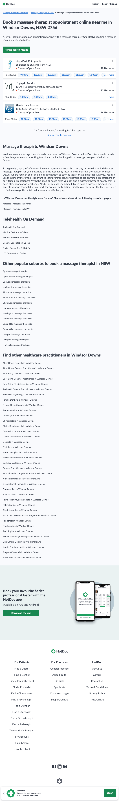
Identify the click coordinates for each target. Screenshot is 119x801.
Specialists (59, 687)
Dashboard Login (59, 693)
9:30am (24, 75)
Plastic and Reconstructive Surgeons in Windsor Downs (29, 516)
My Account (22, 737)
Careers (97, 675)
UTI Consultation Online (14, 253)
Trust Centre (97, 699)
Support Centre (59, 699)
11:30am (80, 75)
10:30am (52, 75)
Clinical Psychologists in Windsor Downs (22, 426)
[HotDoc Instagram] (65, 766)
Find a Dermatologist (22, 718)
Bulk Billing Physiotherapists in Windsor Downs (25, 384)
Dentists (59, 681)
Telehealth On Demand (14, 227)
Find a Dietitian (21, 706)
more (110, 75)
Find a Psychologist (21, 699)
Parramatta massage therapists (17, 319)
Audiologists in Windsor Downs (18, 416)
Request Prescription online (16, 238)
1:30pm (38, 97)
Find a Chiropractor (22, 693)
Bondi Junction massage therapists (19, 298)
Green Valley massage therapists (18, 329)
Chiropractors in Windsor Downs (18, 421)
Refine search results (16, 50)
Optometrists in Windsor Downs (18, 489)
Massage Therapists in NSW (42, 13)
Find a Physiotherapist (22, 681)
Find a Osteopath (21, 712)
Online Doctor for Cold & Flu (17, 248)
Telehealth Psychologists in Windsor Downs (23, 395)
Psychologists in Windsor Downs (18, 526)
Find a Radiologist (22, 724)
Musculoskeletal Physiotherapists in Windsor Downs (28, 473)
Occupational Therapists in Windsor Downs (24, 484)
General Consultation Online (16, 243)
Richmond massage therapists (17, 292)
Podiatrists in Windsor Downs (17, 521)
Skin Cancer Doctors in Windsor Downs (22, 542)
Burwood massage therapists (16, 282)
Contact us (97, 681)
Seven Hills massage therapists (17, 324)
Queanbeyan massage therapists (18, 277)
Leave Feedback (21, 749)
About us (97, 669)
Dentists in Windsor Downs (16, 442)
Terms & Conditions (97, 687)
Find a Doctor (21, 669)
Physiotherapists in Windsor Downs (20, 510)
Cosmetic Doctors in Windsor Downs (21, 431)
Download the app (21, 613)
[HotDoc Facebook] (54, 766)
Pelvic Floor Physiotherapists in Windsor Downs (25, 500)
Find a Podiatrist (22, 687)
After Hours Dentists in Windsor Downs (22, 363)
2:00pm (52, 97)
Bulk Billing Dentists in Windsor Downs (21, 374)
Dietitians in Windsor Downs (17, 447)
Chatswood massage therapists (17, 303)
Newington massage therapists (17, 313)
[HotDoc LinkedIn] (59, 766)
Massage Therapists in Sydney (17, 204)
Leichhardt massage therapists (17, 287)
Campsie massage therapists (16, 340)
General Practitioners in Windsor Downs (22, 468)
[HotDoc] (8, 4)
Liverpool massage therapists (16, 334)
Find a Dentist (22, 675)
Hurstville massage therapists (16, 345)
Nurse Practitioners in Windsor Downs (21, 479)
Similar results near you (59, 135)
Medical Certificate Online (15, 232)
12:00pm (93, 75)
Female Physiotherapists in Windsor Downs (23, 405)
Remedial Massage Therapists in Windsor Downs (26, 537)
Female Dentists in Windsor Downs (20, 400)
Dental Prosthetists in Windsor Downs (21, 437)
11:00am (66, 75)
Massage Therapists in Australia (15, 13)
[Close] (3, 793)
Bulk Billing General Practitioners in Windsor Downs (28, 379)
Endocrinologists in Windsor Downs (20, 452)
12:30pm (94, 119)
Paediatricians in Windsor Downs (18, 495)
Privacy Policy (97, 693)
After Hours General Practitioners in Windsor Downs (28, 368)
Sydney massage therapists (15, 271)
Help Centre (22, 743)
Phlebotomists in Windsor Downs (19, 505)
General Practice (59, 669)
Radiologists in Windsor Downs (18, 531)
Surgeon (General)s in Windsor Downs (21, 552)
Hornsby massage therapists (16, 308)
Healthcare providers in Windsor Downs (22, 558)
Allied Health (59, 675)
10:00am (38, 75)
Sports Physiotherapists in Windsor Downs (23, 547)
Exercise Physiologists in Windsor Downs (22, 458)
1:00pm (24, 97)
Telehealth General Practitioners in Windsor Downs (27, 389)
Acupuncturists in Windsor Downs (19, 410)
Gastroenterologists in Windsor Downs (21, 463)
